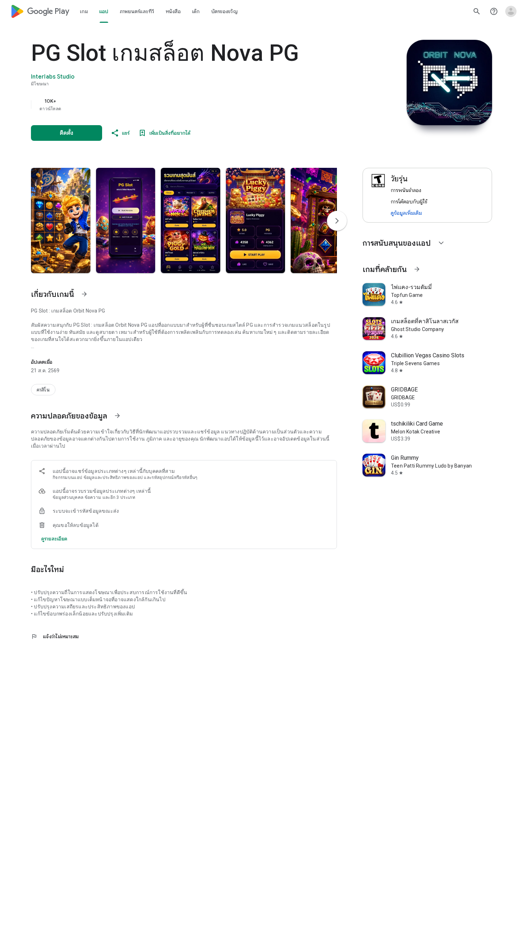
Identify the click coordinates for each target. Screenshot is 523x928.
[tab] (84, 11)
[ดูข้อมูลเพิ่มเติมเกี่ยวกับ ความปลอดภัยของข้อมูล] (117, 415)
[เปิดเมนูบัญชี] (510, 11)
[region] (173, 104)
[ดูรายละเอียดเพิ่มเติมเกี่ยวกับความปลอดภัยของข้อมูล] (54, 538)
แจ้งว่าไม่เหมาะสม (55, 636)
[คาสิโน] (43, 389)
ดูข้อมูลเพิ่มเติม (406, 213)
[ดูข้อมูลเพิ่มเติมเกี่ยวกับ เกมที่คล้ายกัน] (417, 269)
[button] (60, 220)
